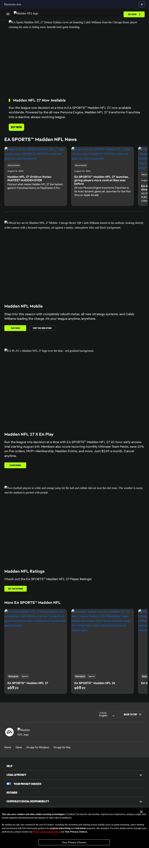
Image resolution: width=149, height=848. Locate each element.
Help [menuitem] (9, 766)
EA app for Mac (62, 747)
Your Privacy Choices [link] (27, 783)
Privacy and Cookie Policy (46, 832)
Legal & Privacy (16, 774)
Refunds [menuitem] (12, 792)
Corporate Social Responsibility (28, 801)
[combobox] (107, 714)
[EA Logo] (9, 732)
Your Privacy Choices (74, 842)
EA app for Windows (38, 747)
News (19, 747)
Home (7, 747)
